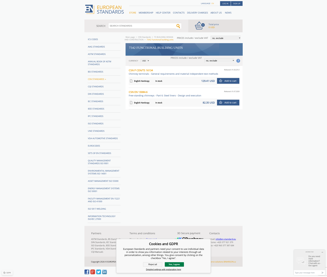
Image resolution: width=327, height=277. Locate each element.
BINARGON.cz (230, 261)
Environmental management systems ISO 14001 (103, 172)
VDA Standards (113, 248)
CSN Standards (144, 37)
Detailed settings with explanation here (163, 269)
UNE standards (96, 131)
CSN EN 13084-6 (165, 93)
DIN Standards (96, 94)
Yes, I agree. (174, 264)
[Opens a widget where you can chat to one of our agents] (309, 262)
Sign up (236, 3)
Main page (130, 37)
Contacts (179, 12)
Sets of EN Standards (99, 153)
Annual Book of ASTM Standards (99, 63)
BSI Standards (95, 71)
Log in (225, 3)
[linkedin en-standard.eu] (104, 273)
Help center (163, 12)
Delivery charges (197, 12)
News (228, 12)
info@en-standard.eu (226, 239)
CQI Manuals (97, 251)
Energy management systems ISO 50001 (104, 190)
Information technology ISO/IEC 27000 (101, 217)
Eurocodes (94, 145)
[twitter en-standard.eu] (98, 273)
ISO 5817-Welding (97, 208)
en (213, 3)
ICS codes (93, 39)
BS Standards (114, 239)
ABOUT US (216, 12)
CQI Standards (96, 86)
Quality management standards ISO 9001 (99, 162)
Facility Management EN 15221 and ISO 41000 (104, 200)
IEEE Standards (96, 108)
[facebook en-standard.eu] (86, 273)
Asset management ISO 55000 (103, 181)
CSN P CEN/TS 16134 (173, 72)
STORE (132, 12)
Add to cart (230, 81)
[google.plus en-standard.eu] (92, 273)
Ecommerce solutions (213, 261)
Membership (146, 12)
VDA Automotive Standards (103, 138)
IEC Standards (95, 101)
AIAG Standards (96, 46)
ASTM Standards (97, 54)
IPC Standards (95, 116)
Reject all (152, 264)
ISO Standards (95, 123)
